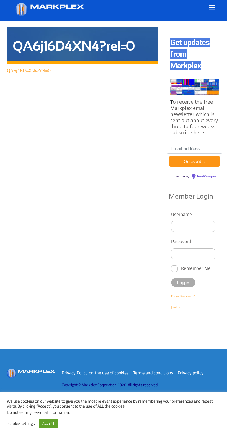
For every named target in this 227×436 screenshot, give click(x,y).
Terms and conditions (153, 372)
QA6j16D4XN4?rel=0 (29, 70)
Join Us (175, 307)
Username (181, 214)
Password (181, 241)
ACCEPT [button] (48, 423)
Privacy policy (190, 372)
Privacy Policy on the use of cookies (95, 372)
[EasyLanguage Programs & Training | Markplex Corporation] (49, 14)
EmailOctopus (206, 176)
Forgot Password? (183, 296)
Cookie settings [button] (21, 423)
